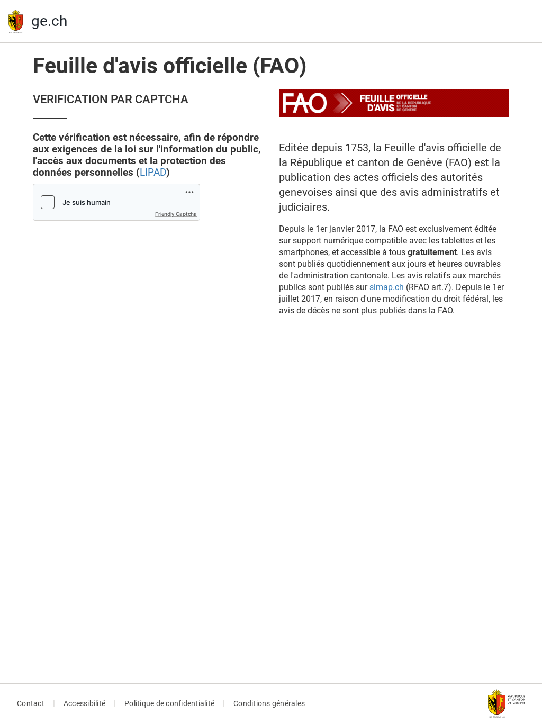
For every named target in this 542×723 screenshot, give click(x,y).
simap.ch (386, 287)
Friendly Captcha (176, 214)
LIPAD (153, 172)
